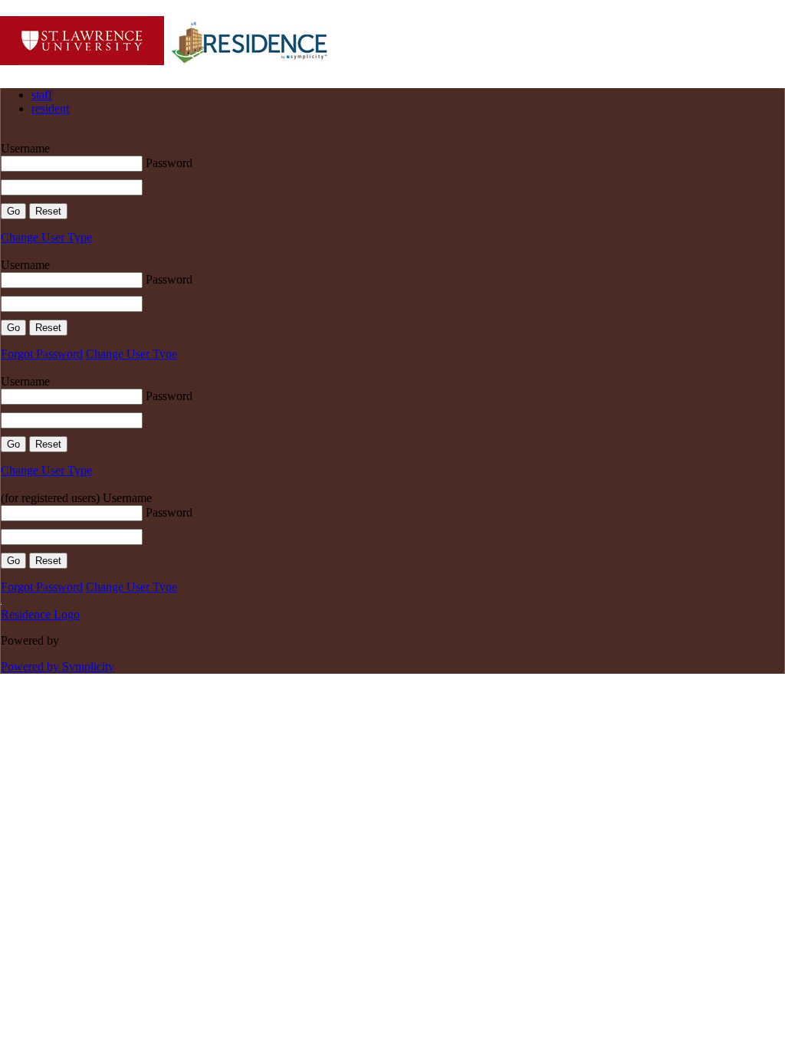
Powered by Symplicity (57, 666)
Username (25, 148)
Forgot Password (42, 353)
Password (169, 162)
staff (41, 94)
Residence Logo (40, 614)
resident (50, 108)
